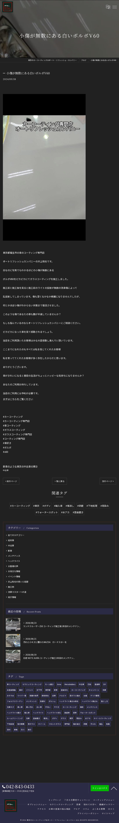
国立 (29, 729)
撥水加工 (76, 724)
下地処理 (10, 724)
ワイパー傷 (21, 695)
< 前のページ (11, 481)
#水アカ (65, 512)
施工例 (11, 586)
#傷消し (70, 505)
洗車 (28, 718)
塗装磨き (36, 718)
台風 (85, 695)
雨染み (79, 718)
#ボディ (47, 505)
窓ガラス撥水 (75, 695)
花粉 (89, 684)
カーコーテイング (78, 690)
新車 (10, 550)
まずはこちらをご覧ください (18, 399)
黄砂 (21, 690)
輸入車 (27, 713)
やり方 (56, 707)
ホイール (41, 724)
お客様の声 (13, 566)
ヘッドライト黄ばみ (90, 701)
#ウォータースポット (47, 512)
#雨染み (104, 505)
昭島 (108, 724)
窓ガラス (31, 724)
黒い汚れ (29, 707)
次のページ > (108, 481)
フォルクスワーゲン (15, 701)
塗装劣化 (64, 690)
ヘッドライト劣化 (54, 713)
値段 (81, 707)
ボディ (54, 718)
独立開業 (20, 724)
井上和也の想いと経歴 (18, 581)
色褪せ (42, 701)
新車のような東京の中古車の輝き (20, 466)
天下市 (39, 690)
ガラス (63, 718)
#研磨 (80, 505)
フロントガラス (55, 724)
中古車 (6, 470)
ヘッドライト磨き (14, 713)
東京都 (48, 690)
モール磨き (49, 684)
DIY (104, 684)
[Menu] (114, 7)
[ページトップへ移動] (114, 788)
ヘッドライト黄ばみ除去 (68, 701)
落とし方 (104, 701)
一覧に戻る (59, 481)
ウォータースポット (88, 713)
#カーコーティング (20, 505)
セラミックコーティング (32, 684)
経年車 (11, 540)
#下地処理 (91, 505)
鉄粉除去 (45, 695)
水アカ (87, 718)
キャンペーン (94, 690)
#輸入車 (58, 505)
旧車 (54, 695)
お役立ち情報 (14, 571)
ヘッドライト (14, 561)
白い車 (39, 707)
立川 (22, 729)
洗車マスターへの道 (17, 591)
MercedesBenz (70, 684)
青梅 (15, 729)
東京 (71, 718)
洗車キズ (10, 707)
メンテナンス (14, 555)
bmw (59, 684)
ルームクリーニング (15, 718)
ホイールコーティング (102, 718)
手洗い (48, 707)
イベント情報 (14, 576)
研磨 (85, 724)
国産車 (67, 713)
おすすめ (10, 695)
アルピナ (62, 695)
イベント (29, 690)
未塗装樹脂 (11, 690)
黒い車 (20, 707)
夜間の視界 (34, 695)
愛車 (75, 713)
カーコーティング (69, 707)
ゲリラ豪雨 (95, 695)
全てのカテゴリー (16, 535)
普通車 (97, 684)
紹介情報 (12, 597)
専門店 (67, 724)
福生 (101, 724)
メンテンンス (31, 701)
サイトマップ (108, 813)
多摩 (104, 690)
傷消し (46, 718)
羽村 (8, 729)
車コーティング (13, 684)
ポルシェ (52, 701)
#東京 (36, 505)
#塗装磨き (78, 512)
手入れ (93, 724)
